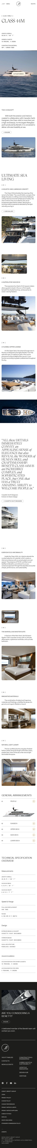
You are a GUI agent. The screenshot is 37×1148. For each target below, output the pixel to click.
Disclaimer (5, 1143)
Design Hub (23, 1072)
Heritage (22, 1076)
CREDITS (4, 1131)
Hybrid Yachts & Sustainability (25, 1063)
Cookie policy (6, 1101)
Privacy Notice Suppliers (10, 1110)
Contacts (5, 1061)
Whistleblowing (7, 1120)
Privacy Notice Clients (9, 1107)
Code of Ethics (6, 1114)
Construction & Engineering (25, 1058)
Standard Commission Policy (11, 1123)
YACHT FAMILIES (7, 1057)
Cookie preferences (8, 1104)
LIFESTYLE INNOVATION (23, 1068)
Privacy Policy (6, 1098)
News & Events (7, 1064)
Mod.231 (4, 1117)
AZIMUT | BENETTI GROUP (9, 1091)
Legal (3, 1094)
